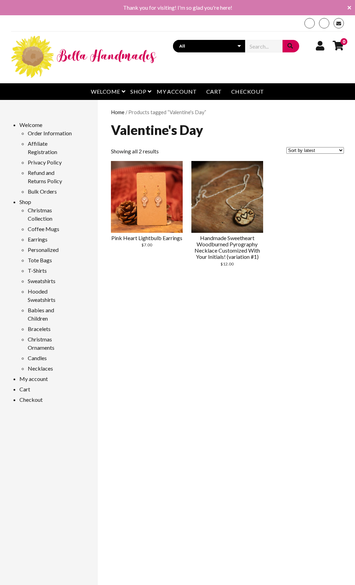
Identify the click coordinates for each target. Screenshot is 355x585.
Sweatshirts (41, 281)
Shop (138, 91)
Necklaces (40, 368)
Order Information (50, 133)
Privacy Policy (45, 162)
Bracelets (39, 328)
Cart (214, 91)
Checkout (247, 91)
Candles (37, 358)
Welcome (105, 91)
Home (117, 112)
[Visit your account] (320, 45)
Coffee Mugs (43, 229)
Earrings (37, 239)
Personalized (43, 249)
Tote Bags (40, 260)
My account (177, 91)
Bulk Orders (42, 191)
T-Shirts (37, 270)
